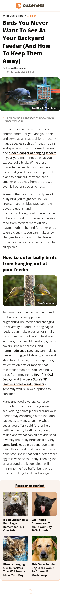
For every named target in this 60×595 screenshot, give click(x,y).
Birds (33, 16)
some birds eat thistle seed (22, 444)
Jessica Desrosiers (16, 68)
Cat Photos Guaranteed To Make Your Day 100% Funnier (42, 525)
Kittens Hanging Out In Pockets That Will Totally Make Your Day (14, 570)
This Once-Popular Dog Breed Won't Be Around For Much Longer (44, 570)
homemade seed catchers (21, 351)
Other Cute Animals (14, 16)
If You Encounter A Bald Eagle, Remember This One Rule (15, 525)
